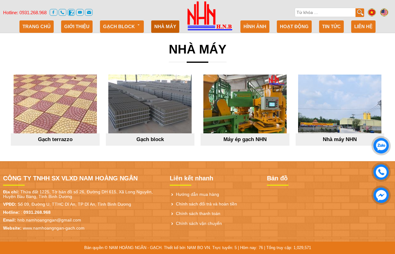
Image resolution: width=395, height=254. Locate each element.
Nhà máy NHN (340, 139)
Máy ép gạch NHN (245, 139)
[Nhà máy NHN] (340, 104)
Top (381, 221)
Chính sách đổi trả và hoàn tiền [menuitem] (206, 204)
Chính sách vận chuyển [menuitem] (199, 223)
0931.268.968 (33, 12)
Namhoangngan (210, 15)
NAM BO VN (198, 247)
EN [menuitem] (384, 12)
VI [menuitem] (371, 12)
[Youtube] (80, 12)
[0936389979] (379, 170)
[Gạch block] (150, 104)
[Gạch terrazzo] (55, 104)
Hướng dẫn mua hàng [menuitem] (197, 194)
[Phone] (62, 12)
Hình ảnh (254, 26)
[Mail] (89, 12)
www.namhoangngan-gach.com (54, 228)
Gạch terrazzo (55, 139)
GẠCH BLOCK (119, 26)
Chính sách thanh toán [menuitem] (198, 213)
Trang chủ (37, 26)
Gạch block (150, 139)
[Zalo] (71, 12)
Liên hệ (363, 26)
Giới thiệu (76, 26)
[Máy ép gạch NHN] (245, 104)
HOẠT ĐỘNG (294, 26)
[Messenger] (379, 193)
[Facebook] (53, 12)
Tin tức (331, 26)
